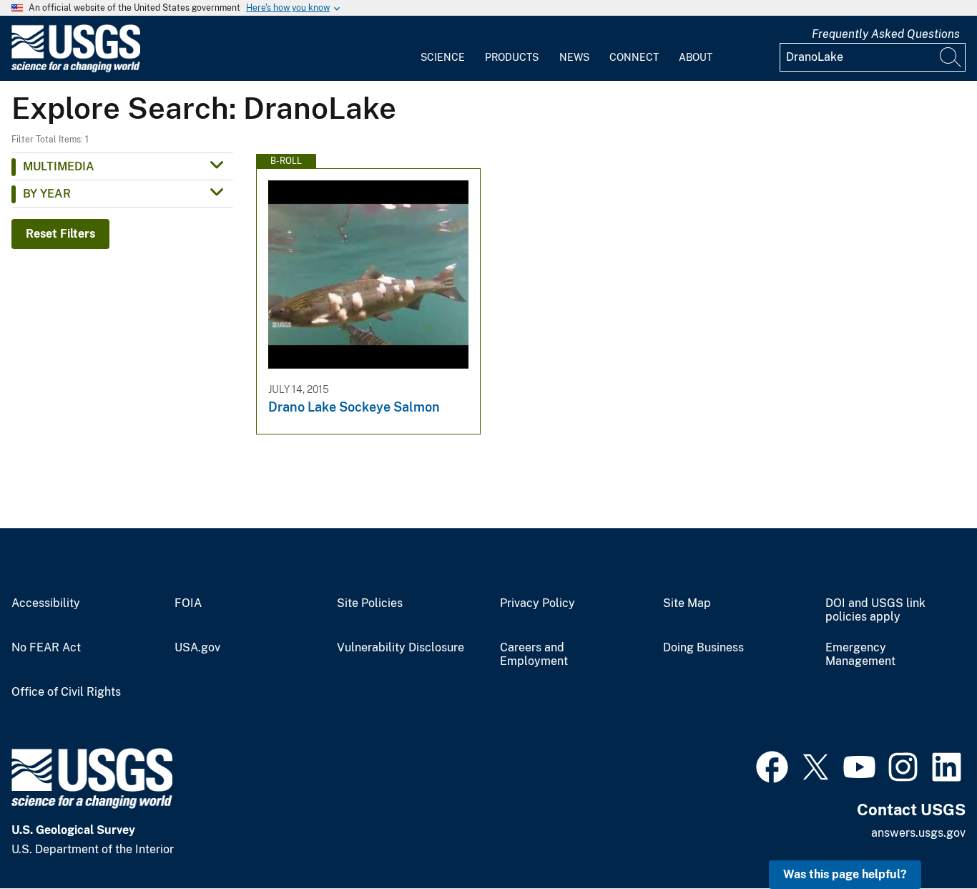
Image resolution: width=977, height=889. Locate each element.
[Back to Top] (925, 837)
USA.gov (197, 647)
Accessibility (45, 603)
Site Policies (370, 603)
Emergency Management (860, 654)
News (574, 57)
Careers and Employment (534, 654)
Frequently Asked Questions (886, 34)
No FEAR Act (46, 647)
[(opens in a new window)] (772, 765)
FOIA (188, 603)
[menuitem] (443, 48)
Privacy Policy (537, 603)
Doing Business (703, 647)
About (695, 57)
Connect (634, 57)
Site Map (687, 603)
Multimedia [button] (58, 166)
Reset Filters (60, 234)
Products (512, 57)
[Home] (75, 69)
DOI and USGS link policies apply (875, 610)
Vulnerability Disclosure (400, 647)
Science (443, 57)
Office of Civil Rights (66, 692)
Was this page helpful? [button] (845, 874)
